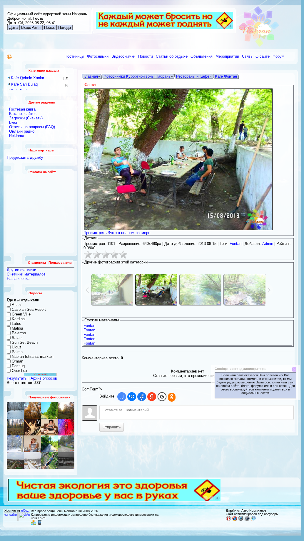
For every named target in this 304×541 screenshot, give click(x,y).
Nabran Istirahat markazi (33, 356)
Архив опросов (44, 378)
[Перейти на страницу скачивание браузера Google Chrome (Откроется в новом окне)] (240, 520)
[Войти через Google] (162, 396)
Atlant (17, 305)
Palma (17, 352)
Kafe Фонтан (226, 76)
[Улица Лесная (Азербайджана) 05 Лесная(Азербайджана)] (15, 460)
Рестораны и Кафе (192, 76)
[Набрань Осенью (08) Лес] (15, 427)
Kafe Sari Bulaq (24, 84)
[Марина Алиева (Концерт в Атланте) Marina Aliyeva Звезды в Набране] (66, 427)
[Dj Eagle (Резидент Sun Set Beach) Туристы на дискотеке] (32, 427)
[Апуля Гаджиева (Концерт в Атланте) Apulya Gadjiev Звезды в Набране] (49, 427)
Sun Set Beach (25, 342)
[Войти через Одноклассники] (172, 397)
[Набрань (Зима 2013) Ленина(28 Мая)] (32, 460)
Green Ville (21, 314)
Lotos (16, 323)
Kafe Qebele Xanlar (27, 78)
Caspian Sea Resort (29, 309)
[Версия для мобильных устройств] (39, 524)
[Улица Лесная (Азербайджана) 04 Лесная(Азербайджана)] (66, 443)
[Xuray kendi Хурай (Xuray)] (49, 410)
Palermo (19, 333)
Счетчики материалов (26, 274)
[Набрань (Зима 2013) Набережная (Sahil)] (66, 460)
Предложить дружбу (25, 157)
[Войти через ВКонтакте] (131, 396)
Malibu (17, 328)
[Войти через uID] (121, 396)
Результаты (17, 378)
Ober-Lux (19, 370)
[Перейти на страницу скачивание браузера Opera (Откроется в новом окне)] (228, 520)
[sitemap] (33, 524)
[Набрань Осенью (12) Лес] (66, 410)
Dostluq (18, 366)
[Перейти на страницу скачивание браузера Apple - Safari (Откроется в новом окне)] (247, 520)
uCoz (25, 510)
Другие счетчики (21, 270)
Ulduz (16, 347)
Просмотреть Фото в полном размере (116, 233)
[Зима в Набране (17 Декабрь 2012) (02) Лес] (15, 410)
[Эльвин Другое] (49, 460)
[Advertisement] (40, 213)
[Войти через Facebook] (141, 396)
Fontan (235, 243)
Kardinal (19, 319)
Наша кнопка (18, 278)
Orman (17, 361)
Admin (267, 243)
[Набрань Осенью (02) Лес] (32, 410)
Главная (90, 76)
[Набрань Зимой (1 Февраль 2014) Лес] (15, 443)
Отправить (112, 427)
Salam (17, 337)
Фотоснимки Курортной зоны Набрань (137, 76)
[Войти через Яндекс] (151, 396)
